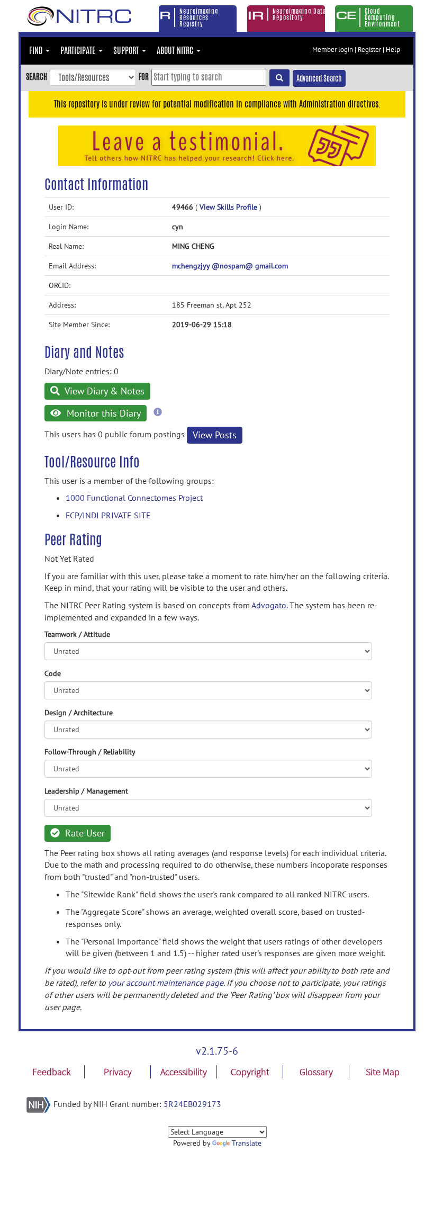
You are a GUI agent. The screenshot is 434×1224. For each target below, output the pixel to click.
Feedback (51, 1072)
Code (52, 673)
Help (393, 49)
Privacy (118, 1072)
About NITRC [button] (176, 50)
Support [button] (127, 50)
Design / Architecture (78, 712)
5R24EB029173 (192, 1104)
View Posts (215, 435)
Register (369, 49)
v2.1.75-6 (217, 1051)
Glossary (316, 1072)
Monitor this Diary (102, 413)
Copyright (250, 1072)
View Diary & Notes (103, 391)
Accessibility (183, 1072)
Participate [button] (78, 50)
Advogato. (269, 605)
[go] (279, 78)
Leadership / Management (86, 791)
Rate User (83, 833)
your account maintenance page (165, 982)
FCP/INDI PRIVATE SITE (108, 515)
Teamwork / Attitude (77, 634)
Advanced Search (319, 78)
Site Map (383, 1072)
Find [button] (36, 50)
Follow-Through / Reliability (89, 752)
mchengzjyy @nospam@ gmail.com (230, 266)
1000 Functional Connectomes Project (134, 497)
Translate (246, 1143)
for (144, 76)
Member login (332, 49)
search (36, 76)
